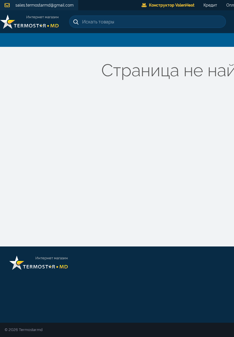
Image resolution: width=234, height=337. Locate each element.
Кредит (210, 5)
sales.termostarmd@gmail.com (44, 5)
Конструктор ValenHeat (171, 5)
